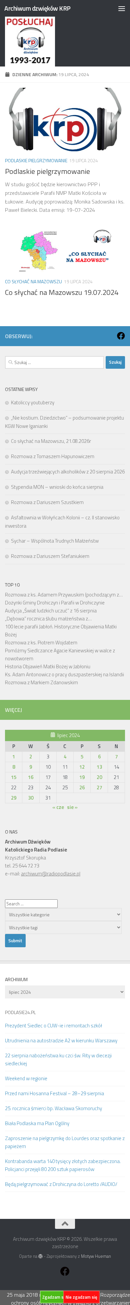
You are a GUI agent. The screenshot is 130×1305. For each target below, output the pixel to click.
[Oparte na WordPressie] (40, 1256)
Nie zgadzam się (81, 1297)
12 (82, 767)
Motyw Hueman (96, 1256)
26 (82, 787)
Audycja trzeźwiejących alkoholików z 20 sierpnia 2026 (68, 471)
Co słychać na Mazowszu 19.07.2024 (61, 292)
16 (30, 777)
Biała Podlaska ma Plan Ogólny (37, 1123)
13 (99, 767)
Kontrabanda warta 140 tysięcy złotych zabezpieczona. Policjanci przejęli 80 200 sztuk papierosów (63, 1165)
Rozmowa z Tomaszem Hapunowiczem (52, 456)
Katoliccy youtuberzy (32, 402)
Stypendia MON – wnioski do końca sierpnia (57, 487)
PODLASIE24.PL (20, 1012)
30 (30, 798)
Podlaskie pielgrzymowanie (36, 160)
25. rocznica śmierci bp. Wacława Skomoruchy (53, 1108)
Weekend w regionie (26, 1078)
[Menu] (121, 8)
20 (99, 777)
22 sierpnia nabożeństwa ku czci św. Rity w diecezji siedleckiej (58, 1059)
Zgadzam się (54, 1297)
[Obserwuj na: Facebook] (121, 336)
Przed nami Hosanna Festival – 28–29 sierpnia (54, 1093)
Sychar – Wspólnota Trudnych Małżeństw (55, 541)
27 (99, 787)
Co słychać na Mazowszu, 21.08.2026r (51, 441)
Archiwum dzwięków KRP (37, 8)
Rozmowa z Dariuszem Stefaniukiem (50, 556)
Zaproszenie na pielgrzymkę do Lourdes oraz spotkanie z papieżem (65, 1142)
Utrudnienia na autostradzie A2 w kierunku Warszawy (61, 1040)
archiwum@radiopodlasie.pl (50, 873)
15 (13, 777)
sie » (72, 807)
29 (13, 798)
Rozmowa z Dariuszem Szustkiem (47, 502)
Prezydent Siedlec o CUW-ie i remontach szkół (53, 1025)
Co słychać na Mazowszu (33, 281)
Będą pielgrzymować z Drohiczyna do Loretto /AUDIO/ (61, 1184)
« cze (58, 807)
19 (82, 777)
